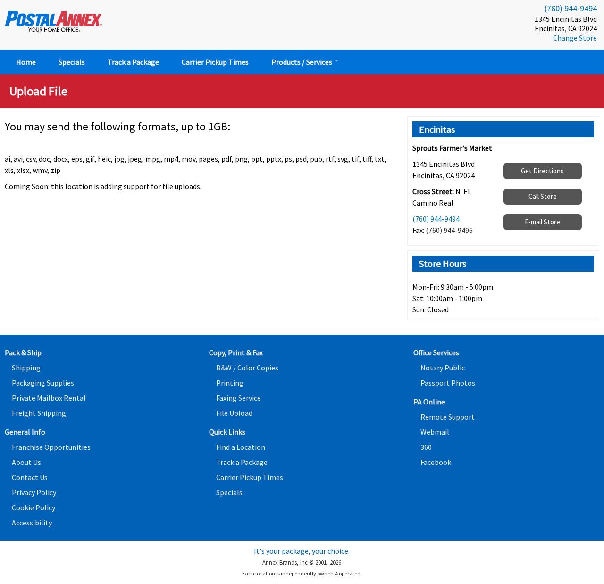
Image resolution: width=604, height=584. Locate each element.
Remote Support (447, 416)
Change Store (575, 38)
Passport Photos (447, 382)
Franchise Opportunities (51, 447)
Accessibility (32, 522)
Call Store (542, 196)
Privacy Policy (34, 492)
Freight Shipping (39, 413)
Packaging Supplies (43, 382)
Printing (229, 382)
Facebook (435, 462)
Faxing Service (238, 398)
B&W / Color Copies (247, 367)
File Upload (234, 413)
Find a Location (240, 447)
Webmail (434, 432)
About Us (26, 462)
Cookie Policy (33, 507)
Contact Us (30, 477)
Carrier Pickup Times (215, 62)
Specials (72, 62)
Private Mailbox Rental (49, 398)
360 (426, 447)
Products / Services (302, 62)
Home (26, 62)
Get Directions (542, 170)
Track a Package (133, 62)
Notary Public (442, 367)
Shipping (26, 367)
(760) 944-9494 (571, 8)
